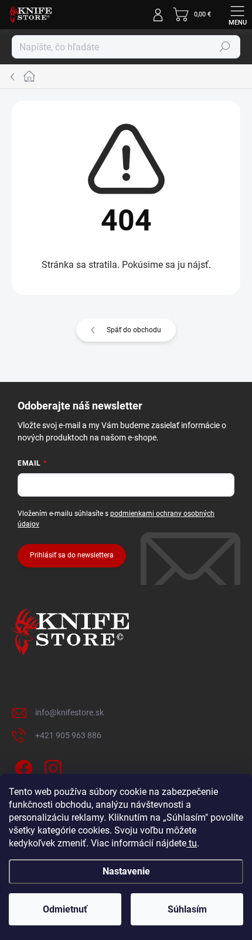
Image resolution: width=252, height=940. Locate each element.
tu (191, 843)
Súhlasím (187, 909)
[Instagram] (51, 766)
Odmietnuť (65, 909)
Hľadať (225, 47)
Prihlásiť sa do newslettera (72, 555)
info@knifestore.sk (69, 712)
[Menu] (237, 14)
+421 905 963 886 (68, 735)
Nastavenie (126, 871)
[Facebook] (22, 766)
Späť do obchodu (134, 330)
